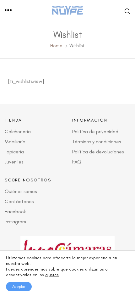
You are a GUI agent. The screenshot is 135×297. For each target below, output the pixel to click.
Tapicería (14, 152)
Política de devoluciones (98, 152)
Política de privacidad (95, 131)
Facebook (15, 211)
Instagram (15, 222)
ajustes (52, 274)
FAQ (76, 162)
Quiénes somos (21, 191)
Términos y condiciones (96, 142)
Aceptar (18, 286)
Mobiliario (15, 142)
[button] (8, 10)
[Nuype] (67, 10)
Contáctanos (19, 201)
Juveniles (14, 162)
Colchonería (18, 131)
